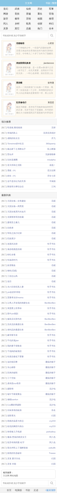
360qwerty (51, 143)
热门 (40, 28)
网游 (5, 13)
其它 (17, 28)
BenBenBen (50, 303)
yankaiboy (51, 431)
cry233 (52, 421)
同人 (5, 23)
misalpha (51, 160)
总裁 (28, 28)
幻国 (53, 415)
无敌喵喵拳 (50, 154)
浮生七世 (51, 176)
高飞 (53, 138)
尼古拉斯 (51, 170)
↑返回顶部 (50, 490)
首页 (9, 490)
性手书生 (51, 244)
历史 (40, 9)
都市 (17, 18)
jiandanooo (49, 63)
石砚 (53, 201)
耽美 (28, 23)
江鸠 (53, 186)
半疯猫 (52, 181)
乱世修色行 (21, 102)
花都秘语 (20, 43)
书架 (48, 3)
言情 (28, 18)
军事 (51, 9)
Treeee (52, 453)
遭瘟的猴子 (50, 362)
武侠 (17, 9)
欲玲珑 (51, 83)
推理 (51, 18)
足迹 (36, 490)
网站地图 (14, 475)
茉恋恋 (51, 102)
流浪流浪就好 (49, 133)
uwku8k (52, 448)
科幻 (51, 23)
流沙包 (52, 389)
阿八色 (52, 437)
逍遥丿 (52, 165)
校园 (40, 18)
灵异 (5, 28)
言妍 (53, 127)
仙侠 (28, 9)
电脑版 (18, 490)
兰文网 (28, 3)
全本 (51, 28)
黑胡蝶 (19, 83)
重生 (40, 13)
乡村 (17, 23)
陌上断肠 (51, 149)
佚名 (53, 410)
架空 (5, 18)
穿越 (28, 13)
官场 (51, 13)
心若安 (51, 43)
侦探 (40, 23)
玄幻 (5, 9)
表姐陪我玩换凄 (23, 63)
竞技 (17, 13)
